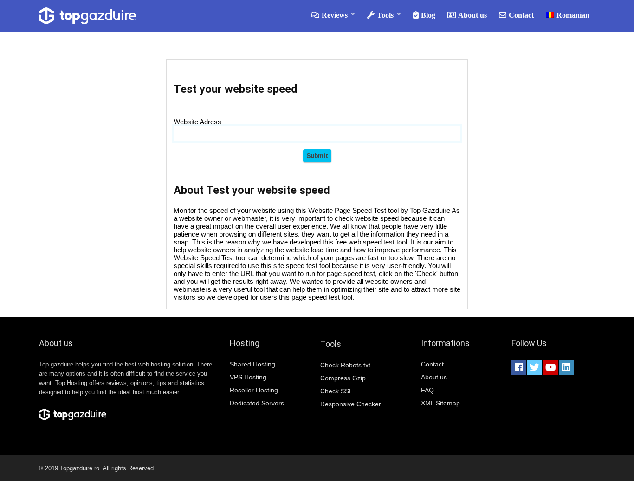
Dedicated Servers (257, 403)
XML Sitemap (440, 403)
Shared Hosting (252, 364)
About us (472, 15)
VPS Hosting (248, 377)
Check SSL (336, 391)
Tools (385, 15)
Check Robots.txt (345, 365)
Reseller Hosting (254, 390)
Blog (428, 15)
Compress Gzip (343, 378)
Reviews (335, 15)
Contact (521, 15)
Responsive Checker (350, 404)
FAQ (427, 390)
